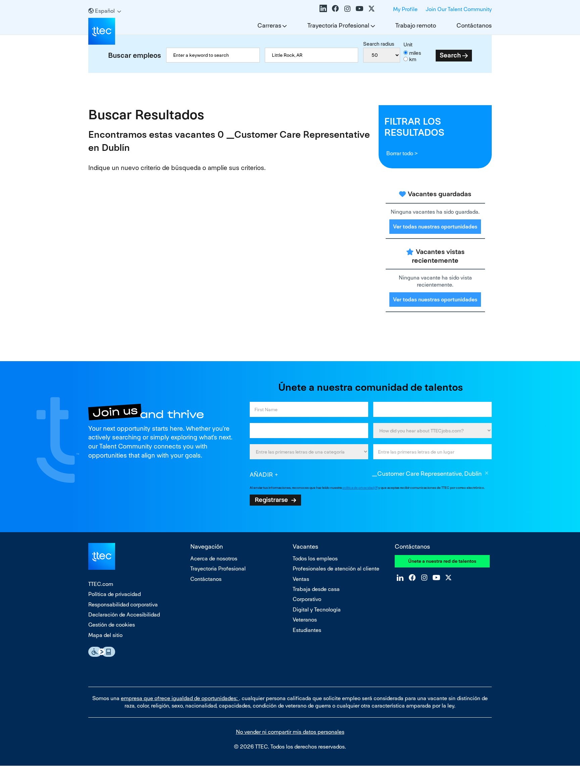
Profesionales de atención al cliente (336, 568)
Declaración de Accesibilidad (124, 614)
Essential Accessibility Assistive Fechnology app (101, 652)
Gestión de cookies (111, 624)
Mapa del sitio (105, 635)
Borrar (487, 474)
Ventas (301, 579)
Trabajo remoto (415, 25)
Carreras (269, 25)
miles (415, 53)
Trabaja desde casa (316, 589)
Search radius (378, 44)
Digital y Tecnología (317, 609)
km (412, 59)
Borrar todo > (402, 153)
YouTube (359, 8)
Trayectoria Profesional (338, 25)
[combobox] (311, 55)
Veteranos (305, 619)
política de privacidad (358, 487)
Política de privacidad (114, 594)
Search (450, 55)
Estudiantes (307, 630)
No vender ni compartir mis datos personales (290, 731)
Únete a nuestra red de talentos (442, 561)
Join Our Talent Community (459, 9)
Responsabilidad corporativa (123, 604)
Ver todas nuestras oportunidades (435, 226)
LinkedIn (323, 8)
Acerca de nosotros (213, 558)
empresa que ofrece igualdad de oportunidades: (180, 698)
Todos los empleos (315, 558)
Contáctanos (474, 25)
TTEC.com (100, 584)
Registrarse (271, 500)
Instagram (347, 8)
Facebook (335, 8)
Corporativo (307, 599)
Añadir (261, 474)
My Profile (405, 9)
